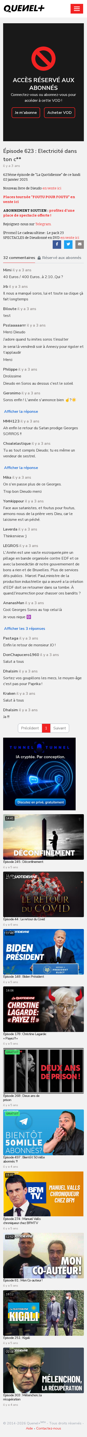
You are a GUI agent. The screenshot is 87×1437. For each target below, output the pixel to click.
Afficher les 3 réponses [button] (24, 628)
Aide (29, 1428)
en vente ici (52, 188)
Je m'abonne (26, 112)
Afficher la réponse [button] (21, 411)
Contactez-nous (48, 1428)
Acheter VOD (59, 112)
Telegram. (43, 224)
